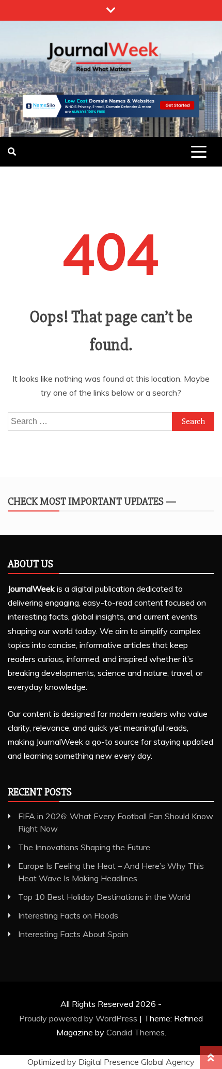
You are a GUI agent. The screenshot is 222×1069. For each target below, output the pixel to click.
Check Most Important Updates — (92, 501)
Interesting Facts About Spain (73, 934)
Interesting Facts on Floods (68, 915)
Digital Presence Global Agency (136, 1062)
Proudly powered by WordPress (79, 1018)
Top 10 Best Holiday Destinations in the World (104, 897)
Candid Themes (135, 1032)
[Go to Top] (211, 1057)
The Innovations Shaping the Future (84, 847)
